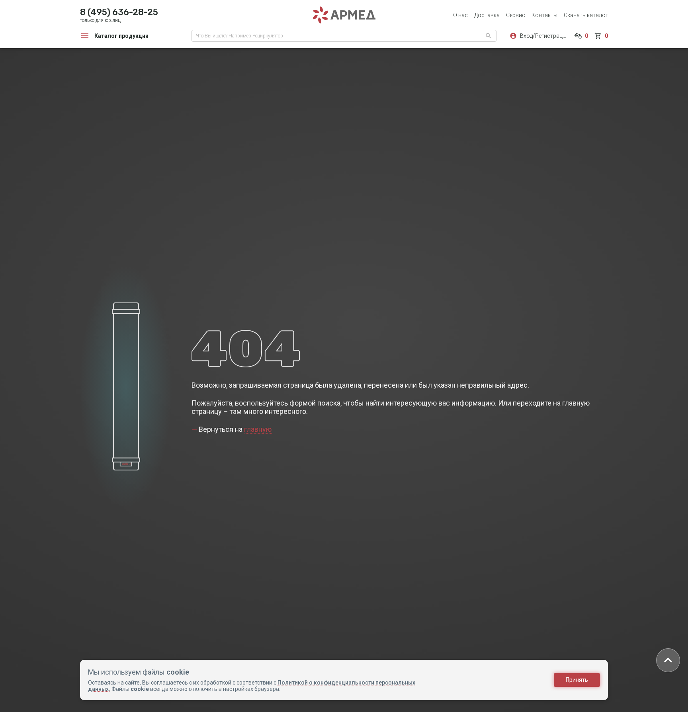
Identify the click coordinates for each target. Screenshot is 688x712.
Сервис (515, 15)
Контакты (544, 15)
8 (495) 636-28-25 (119, 12)
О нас (460, 15)
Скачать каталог (586, 15)
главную (258, 429)
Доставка (487, 15)
